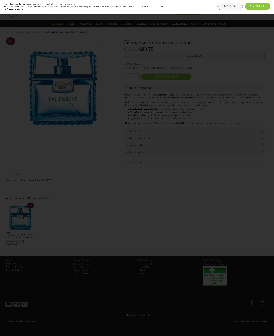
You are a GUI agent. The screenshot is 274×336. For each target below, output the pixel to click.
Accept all (257, 6)
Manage (230, 6)
